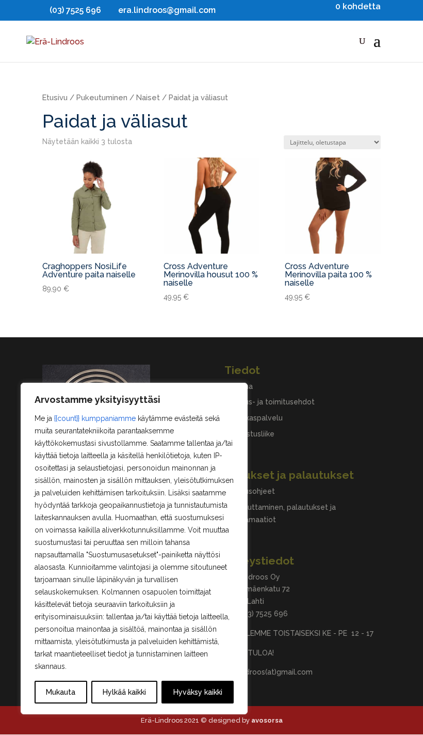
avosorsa (267, 720)
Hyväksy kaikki (197, 692)
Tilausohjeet (253, 491)
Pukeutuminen (101, 97)
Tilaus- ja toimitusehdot (273, 402)
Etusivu (55, 97)
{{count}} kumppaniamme (95, 418)
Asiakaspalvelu (257, 418)
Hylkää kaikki (124, 692)
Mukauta (60, 692)
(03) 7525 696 (264, 613)
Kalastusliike (253, 434)
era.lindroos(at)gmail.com (268, 672)
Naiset (148, 97)
